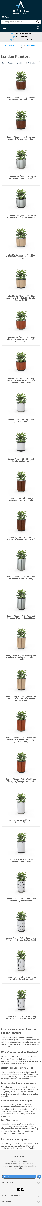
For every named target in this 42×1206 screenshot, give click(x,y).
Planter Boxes (31, 45)
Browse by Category (16, 45)
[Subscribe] (39, 1177)
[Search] (37, 21)
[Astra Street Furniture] (21, 7)
